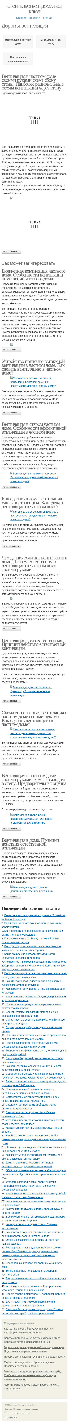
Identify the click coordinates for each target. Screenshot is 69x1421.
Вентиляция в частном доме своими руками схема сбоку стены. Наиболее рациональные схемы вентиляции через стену (32, 81)
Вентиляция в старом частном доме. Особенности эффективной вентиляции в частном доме (34, 427)
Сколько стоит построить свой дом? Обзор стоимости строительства (29, 1106)
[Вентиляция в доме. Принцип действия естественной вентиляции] (34, 889)
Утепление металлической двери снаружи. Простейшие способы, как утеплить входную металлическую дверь (29, 1185)
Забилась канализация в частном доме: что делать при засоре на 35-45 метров (34, 1083)
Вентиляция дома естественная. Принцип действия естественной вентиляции (33, 644)
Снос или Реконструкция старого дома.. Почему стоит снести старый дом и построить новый (32, 1311)
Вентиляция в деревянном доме (18, 58)
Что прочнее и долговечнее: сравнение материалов (35, 961)
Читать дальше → (11, 251)
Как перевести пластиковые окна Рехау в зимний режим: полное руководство (32, 932)
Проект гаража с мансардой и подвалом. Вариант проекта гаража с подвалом (33, 1295)
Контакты (8, 1409)
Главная (21, 17)
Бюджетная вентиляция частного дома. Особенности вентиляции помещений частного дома (33, 274)
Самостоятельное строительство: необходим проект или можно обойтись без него (30, 1098)
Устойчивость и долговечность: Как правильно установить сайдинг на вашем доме (31, 1288)
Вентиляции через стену (51, 41)
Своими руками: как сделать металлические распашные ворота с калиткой (30, 1014)
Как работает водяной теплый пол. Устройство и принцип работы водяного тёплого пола (32, 1234)
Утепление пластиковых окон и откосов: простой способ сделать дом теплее (33, 1122)
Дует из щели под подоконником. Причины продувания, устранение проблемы (29, 1303)
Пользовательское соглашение (25, 1409)
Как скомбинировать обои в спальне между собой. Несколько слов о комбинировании (34, 1195)
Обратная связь (11, 1417)
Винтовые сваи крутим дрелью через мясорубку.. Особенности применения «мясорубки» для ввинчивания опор (33, 1375)
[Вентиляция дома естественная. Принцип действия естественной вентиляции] (34, 691)
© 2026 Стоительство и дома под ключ (20, 1405)
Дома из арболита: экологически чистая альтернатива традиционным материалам (27, 1164)
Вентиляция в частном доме (18, 41)
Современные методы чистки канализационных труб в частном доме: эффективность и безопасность (33, 1075)
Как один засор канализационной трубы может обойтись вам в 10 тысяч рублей (31, 1068)
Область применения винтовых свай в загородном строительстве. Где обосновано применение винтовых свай (34, 1174)
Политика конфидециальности (17, 1413)
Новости (34, 17)
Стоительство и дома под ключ (34, 8)
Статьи (47, 17)
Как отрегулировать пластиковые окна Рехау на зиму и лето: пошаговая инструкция (31, 948)
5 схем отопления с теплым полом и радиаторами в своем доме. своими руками (33, 1218)
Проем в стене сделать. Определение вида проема (34, 1356)
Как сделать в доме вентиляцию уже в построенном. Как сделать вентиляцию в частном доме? (33, 502)
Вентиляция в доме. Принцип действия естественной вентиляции (30, 843)
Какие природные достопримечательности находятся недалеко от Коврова (28, 956)
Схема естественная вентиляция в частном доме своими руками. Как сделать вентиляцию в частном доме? (34, 718)
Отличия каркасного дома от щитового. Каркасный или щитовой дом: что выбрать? (34, 1149)
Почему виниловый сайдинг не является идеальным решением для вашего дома (28, 1091)
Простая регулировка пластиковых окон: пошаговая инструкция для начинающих (34, 975)
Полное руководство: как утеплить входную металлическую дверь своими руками (30, 1044)
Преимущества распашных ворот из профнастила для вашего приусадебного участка (34, 1037)
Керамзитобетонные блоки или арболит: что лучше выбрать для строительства (33, 967)
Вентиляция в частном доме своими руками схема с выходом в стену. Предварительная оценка (34, 779)
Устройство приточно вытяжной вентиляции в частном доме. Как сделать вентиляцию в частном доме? (33, 366)
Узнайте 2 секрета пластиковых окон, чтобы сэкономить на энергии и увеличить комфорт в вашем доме (34, 1139)
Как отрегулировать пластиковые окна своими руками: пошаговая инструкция (31, 983)
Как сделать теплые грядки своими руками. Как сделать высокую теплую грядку (32, 1156)
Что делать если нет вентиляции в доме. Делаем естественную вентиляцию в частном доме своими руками (34, 563)
